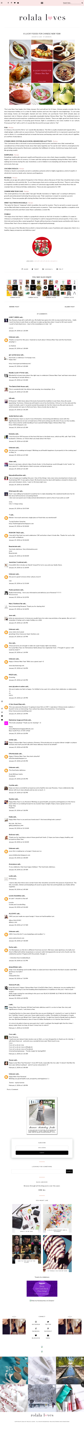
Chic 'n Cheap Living (16, 504)
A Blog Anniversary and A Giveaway (57, 1230)
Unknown (12, 337)
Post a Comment (12, 1089)
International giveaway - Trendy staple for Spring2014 (27, 1051)
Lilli (10, 398)
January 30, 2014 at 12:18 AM (19, 842)
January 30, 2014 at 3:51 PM (18, 960)
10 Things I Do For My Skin (57, 1271)
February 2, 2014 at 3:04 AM (18, 1067)
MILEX (11, 674)
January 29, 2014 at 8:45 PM (18, 761)
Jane (10, 615)
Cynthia (11, 785)
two (37, 261)
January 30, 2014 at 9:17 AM (18, 925)
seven (50, 261)
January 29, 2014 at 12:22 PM (19, 597)
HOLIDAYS (52, 31)
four (43, 261)
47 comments (47, 36)
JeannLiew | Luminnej (16, 562)
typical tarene (19, 1082)
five (45, 261)
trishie (11, 740)
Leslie (11, 876)
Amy (10, 643)
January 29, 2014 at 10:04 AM (19, 484)
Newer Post (14, 306)
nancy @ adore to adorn (17, 686)
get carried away (14, 355)
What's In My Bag (26, 1231)
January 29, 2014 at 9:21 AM (18, 469)
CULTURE (42, 31)
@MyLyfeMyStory (15, 825)
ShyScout (12, 834)
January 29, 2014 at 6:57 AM (18, 455)
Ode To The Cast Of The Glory (26, 1261)
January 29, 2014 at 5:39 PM (18, 698)
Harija (11, 817)
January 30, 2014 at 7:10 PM (18, 978)
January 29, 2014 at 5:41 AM (18, 410)
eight (53, 261)
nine (56, 261)
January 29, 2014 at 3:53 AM (18, 380)
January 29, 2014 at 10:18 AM (19, 526)
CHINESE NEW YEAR (34, 31)
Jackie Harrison (14, 416)
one (35, 261)
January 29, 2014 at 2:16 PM (18, 668)
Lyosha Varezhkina (15, 896)
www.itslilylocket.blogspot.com (19, 855)
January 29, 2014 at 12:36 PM (19, 609)
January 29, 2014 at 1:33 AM (18, 331)
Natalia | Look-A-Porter (17, 373)
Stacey (11, 1060)
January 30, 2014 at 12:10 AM (19, 828)
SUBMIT (42, 1152)
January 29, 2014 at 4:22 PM (18, 680)
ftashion (12, 799)
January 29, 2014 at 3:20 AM (18, 366)
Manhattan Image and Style (18, 720)
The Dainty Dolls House (17, 386)
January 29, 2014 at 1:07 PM (18, 636)
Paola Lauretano (14, 590)
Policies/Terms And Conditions (59, 1421)
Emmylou (12, 434)
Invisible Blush (25, 958)
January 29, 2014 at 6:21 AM (18, 427)
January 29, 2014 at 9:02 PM (18, 792)
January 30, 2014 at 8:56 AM (18, 907)
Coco (10, 1034)
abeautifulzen (13, 967)
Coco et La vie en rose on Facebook (21, 1049)
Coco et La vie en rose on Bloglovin (21, 1047)
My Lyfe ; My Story (15, 823)
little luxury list (14, 491)
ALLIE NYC (12, 913)
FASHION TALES (14, 532)
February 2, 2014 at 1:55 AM (18, 1054)
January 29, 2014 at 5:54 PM (18, 713)
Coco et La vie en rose (16, 1045)
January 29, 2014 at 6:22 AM (18, 441)
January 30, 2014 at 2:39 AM (18, 869)
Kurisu (11, 947)
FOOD (47, 31)
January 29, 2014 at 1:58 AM (18, 348)
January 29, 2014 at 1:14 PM (18, 652)
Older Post (70, 306)
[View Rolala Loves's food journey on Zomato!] (42, 1300)
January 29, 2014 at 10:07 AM (19, 508)
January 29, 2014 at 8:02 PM (18, 747)
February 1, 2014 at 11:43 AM (19, 1028)
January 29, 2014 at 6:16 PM (18, 733)
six (47, 261)
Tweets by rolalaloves (42, 1277)
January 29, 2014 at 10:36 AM (19, 540)
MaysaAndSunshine (15, 475)
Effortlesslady (13, 753)
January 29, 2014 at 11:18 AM (19, 567)
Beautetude (13, 546)
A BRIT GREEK (14, 317)
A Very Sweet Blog (15, 704)
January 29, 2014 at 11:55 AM (19, 583)
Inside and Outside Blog (17, 904)
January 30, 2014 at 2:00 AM (18, 858)
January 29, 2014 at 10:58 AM (19, 556)
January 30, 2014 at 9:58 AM (18, 941)
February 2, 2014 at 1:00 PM (18, 1085)
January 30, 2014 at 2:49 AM (18, 889)
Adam (11, 461)
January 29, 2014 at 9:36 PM (18, 810)
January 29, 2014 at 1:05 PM (18, 623)
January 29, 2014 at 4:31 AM (18, 392)
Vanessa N (12, 985)
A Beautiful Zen (14, 975)
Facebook (12, 776)
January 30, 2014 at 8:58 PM (18, 998)
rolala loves (31, 1421)
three (39, 261)
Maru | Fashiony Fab (15, 603)
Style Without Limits (16, 774)
